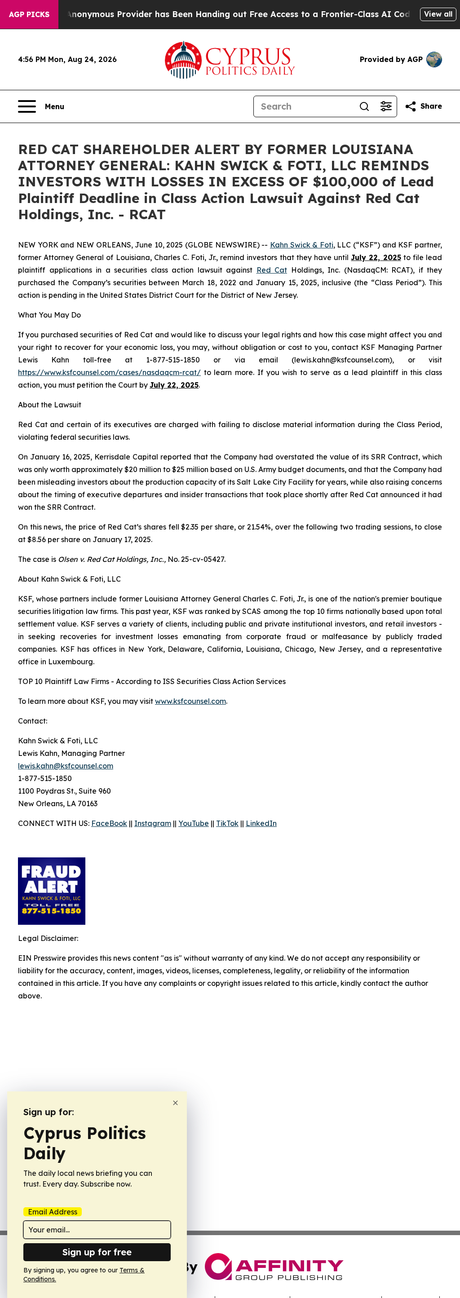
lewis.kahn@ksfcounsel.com (65, 765)
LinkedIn (261, 823)
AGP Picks (29, 14)
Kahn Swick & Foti (301, 244)
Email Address (52, 1211)
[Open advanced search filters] (386, 106)
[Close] (175, 1103)
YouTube (193, 823)
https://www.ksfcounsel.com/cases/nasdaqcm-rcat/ (109, 372)
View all (438, 13)
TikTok (227, 823)
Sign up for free (97, 1252)
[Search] (364, 106)
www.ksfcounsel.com (190, 701)
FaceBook (109, 823)
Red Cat (272, 269)
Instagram (152, 823)
